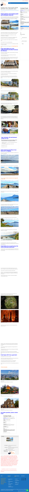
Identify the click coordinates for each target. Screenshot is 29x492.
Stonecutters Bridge (8, 464)
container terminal (10, 459)
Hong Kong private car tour (5, 460)
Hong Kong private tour (12, 460)
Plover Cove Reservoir (8, 463)
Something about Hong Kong (12, 457)
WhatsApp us (26, 0)
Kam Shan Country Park (5, 461)
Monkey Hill (4, 462)
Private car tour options (4, 367)
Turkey (12, 464)
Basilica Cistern (12, 458)
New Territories (11, 462)
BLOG (5, 455)
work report (10, 465)
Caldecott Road (6, 459)
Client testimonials (17, 482)
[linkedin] (5, 1)
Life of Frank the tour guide (7, 456)
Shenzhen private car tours (10, 486)
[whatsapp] (1, 1)
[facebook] (23, 478)
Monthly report (13, 456)
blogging (2, 459)
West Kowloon (6, 465)
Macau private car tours (10, 484)
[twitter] (25, 479)
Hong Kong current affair (9, 455)
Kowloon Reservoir (12, 461)
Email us (24, 0)
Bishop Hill (15, 458)
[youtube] (4, 1)
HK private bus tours (10, 482)
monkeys (7, 462)
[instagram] (3, 1)
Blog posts (16, 484)
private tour (13, 463)
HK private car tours (10, 479)
